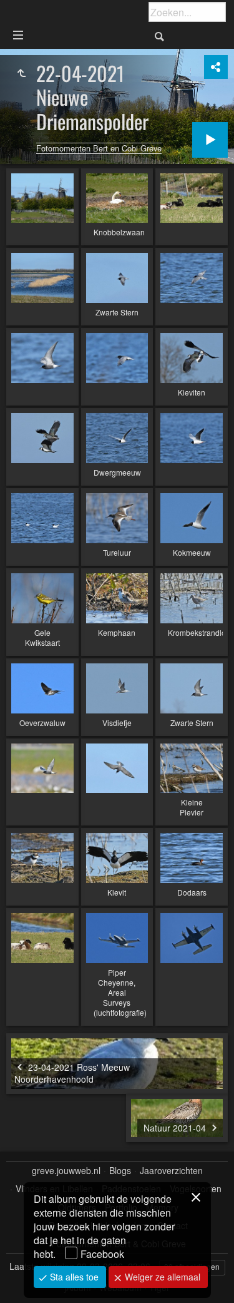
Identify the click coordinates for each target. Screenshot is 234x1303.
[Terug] (21, 73)
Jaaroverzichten (171, 1171)
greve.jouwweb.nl (66, 1171)
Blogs (120, 1171)
